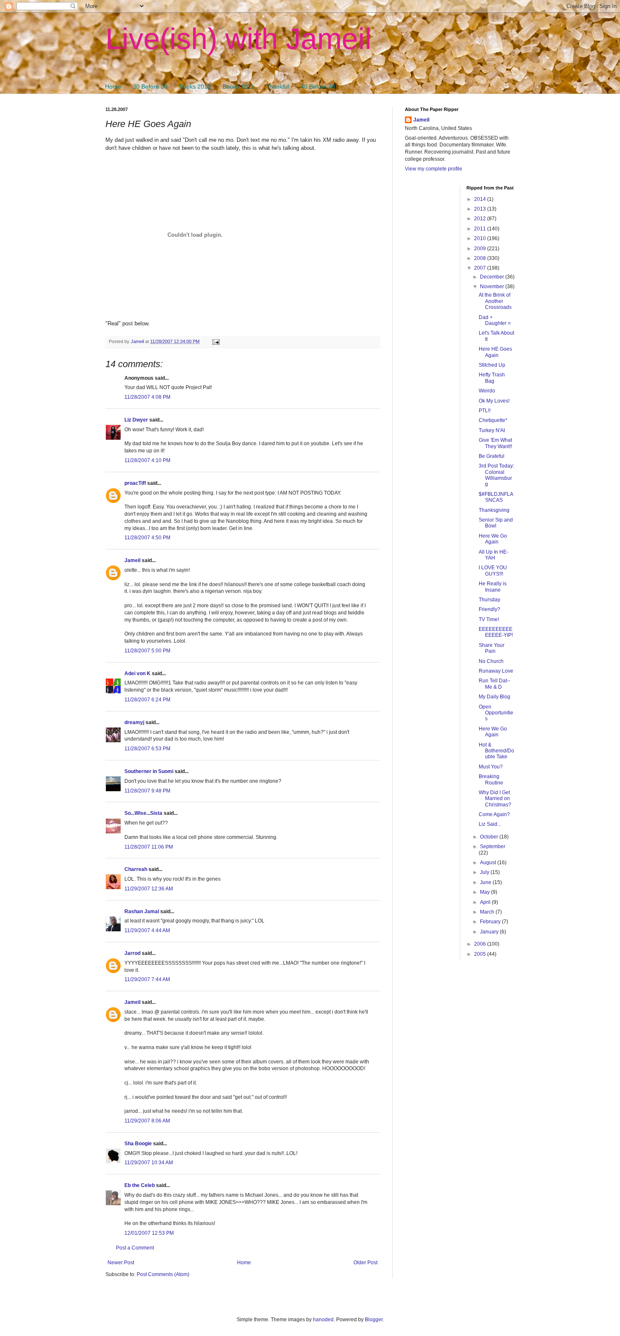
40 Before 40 (318, 86)
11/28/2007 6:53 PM (147, 749)
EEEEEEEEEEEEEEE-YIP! (496, 632)
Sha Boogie (138, 1144)
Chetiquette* (493, 420)
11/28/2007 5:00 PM (147, 651)
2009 (480, 249)
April (486, 902)
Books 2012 (195, 86)
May (485, 892)
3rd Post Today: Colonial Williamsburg (496, 475)
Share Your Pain (491, 648)
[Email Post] (215, 341)
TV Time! (489, 619)
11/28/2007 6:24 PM (147, 700)
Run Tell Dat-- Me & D (494, 684)
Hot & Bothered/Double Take (496, 751)
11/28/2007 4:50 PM (147, 538)
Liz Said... (490, 824)
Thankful (277, 86)
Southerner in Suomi (148, 771)
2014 (480, 199)
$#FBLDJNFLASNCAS (496, 497)
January (490, 932)
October (489, 837)
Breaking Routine (491, 779)
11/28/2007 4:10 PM (147, 460)
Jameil (132, 560)
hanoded (323, 1319)
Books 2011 (238, 86)
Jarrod (132, 953)
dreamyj (134, 722)
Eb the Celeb (139, 1185)
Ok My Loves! (494, 401)
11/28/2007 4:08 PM (147, 397)
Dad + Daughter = (495, 320)
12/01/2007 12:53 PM (149, 1233)
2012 (480, 219)
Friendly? (489, 609)
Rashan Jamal (141, 911)
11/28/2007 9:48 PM (147, 791)
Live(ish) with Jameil (238, 38)
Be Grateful (491, 456)
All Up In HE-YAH (493, 555)
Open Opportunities (496, 713)
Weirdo (487, 391)
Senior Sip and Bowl (496, 523)
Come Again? (494, 814)
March (488, 912)
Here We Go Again (493, 539)
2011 (480, 229)
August (488, 862)
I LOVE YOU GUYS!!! (493, 570)
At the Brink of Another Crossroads (495, 301)
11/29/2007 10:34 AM (148, 1163)
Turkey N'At (492, 430)
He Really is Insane (493, 586)
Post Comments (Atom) (163, 1274)
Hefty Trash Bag (492, 378)
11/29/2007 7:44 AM (147, 979)
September (492, 846)
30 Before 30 (150, 86)
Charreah (135, 869)
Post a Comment (135, 1248)
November (492, 286)
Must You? (491, 767)
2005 (480, 954)
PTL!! (485, 411)
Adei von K (137, 673)
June (486, 882)
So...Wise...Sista (143, 813)
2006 (480, 944)
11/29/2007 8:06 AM (147, 1121)
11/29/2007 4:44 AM (147, 930)
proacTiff (135, 483)
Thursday (489, 600)
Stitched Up (492, 365)
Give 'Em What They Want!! (495, 443)
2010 (480, 238)
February (491, 922)
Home (113, 86)
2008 (480, 258)
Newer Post (121, 1263)
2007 (480, 268)
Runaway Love (496, 671)
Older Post (365, 1263)
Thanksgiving (494, 510)
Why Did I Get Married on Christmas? (495, 799)
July (485, 872)
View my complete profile (433, 169)
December (492, 277)
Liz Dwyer (136, 420)
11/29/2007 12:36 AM (148, 889)
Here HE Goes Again (495, 352)
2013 (480, 209)
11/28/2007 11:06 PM (148, 847)
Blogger (374, 1319)
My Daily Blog (494, 697)
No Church (491, 661)
